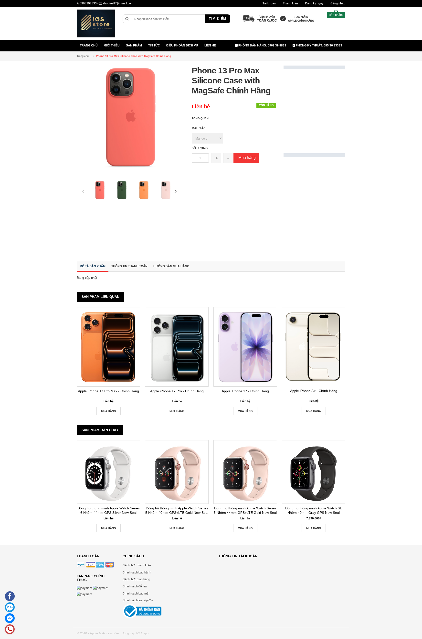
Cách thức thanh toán (137, 565)
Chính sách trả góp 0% (138, 600)
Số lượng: (200, 148)
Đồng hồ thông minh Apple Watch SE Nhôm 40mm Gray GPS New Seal (313, 510)
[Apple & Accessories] (96, 24)
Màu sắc (199, 128)
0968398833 (88, 3)
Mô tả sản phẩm (93, 266)
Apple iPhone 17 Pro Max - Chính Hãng (108, 391)
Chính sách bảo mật (136, 593)
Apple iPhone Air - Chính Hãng (313, 391)
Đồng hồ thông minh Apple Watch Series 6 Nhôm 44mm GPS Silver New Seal (108, 510)
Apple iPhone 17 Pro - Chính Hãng (177, 391)
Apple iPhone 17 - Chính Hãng (245, 391)
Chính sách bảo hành (137, 572)
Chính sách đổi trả (135, 586)
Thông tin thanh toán (129, 266)
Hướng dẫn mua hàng (171, 266)
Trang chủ (83, 56)
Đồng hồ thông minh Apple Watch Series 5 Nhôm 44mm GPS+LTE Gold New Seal (245, 510)
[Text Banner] (314, 206)
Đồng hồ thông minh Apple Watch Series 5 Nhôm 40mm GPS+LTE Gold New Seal (176, 510)
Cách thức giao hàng (136, 579)
